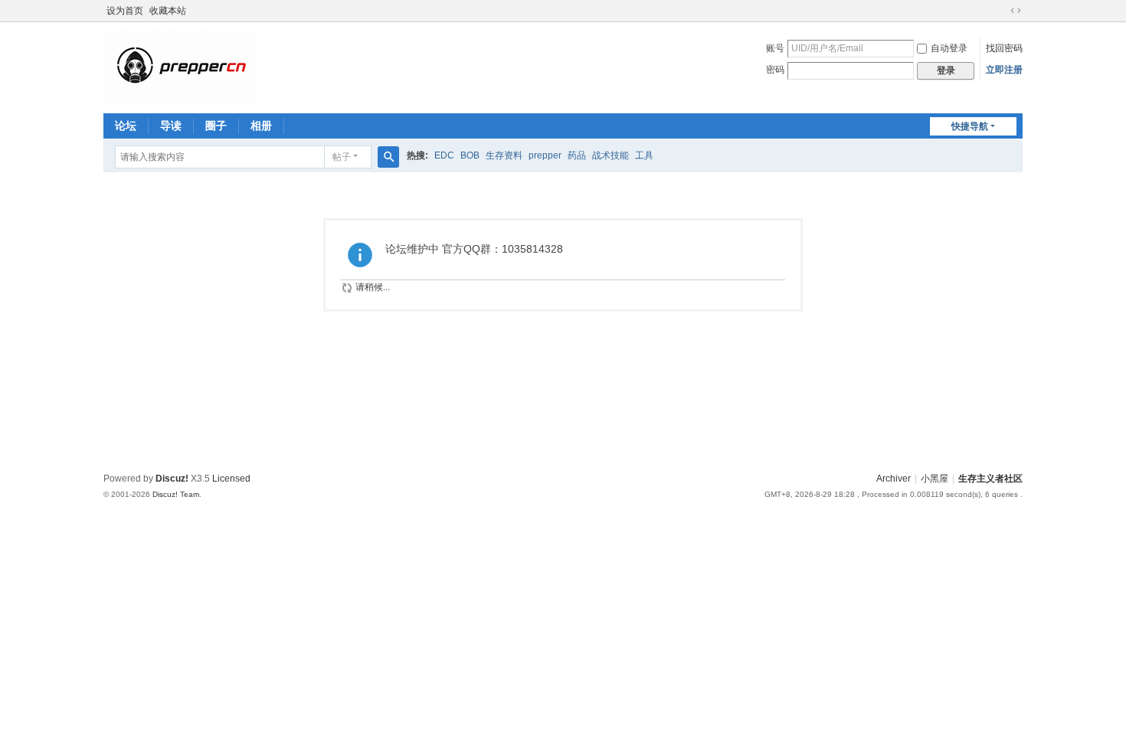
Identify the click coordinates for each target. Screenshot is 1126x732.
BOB (470, 155)
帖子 (341, 157)
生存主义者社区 (990, 478)
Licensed (231, 478)
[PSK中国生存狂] (180, 66)
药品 (577, 155)
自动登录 (949, 48)
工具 (644, 155)
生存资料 (504, 155)
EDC (444, 155)
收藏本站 (167, 10)
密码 (775, 69)
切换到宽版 (1016, 11)
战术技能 (610, 155)
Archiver (893, 478)
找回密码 (1004, 48)
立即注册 (1004, 69)
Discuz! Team (175, 494)
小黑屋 (934, 478)
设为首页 (124, 10)
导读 (171, 125)
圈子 (216, 125)
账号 (775, 48)
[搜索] (388, 157)
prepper (545, 155)
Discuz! (171, 478)
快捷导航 (969, 126)
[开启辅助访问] (1001, 11)
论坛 (125, 125)
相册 (261, 125)
